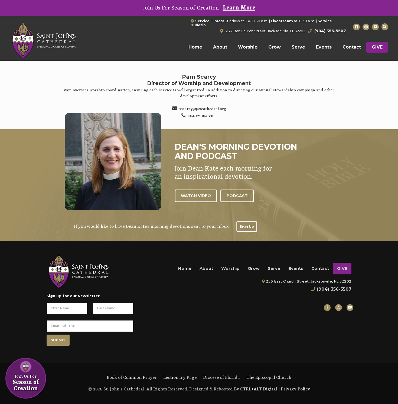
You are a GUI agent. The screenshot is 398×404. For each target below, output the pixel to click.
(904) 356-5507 (334, 289)
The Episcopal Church (268, 377)
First (50, 318)
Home (184, 268)
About (206, 268)
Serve (274, 268)
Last (96, 318)
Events (295, 268)
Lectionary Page (180, 377)
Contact (320, 268)
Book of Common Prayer (132, 377)
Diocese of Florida (221, 377)
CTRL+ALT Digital (258, 389)
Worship (230, 268)
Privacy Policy (295, 389)
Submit (58, 340)
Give (342, 268)
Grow (254, 268)
